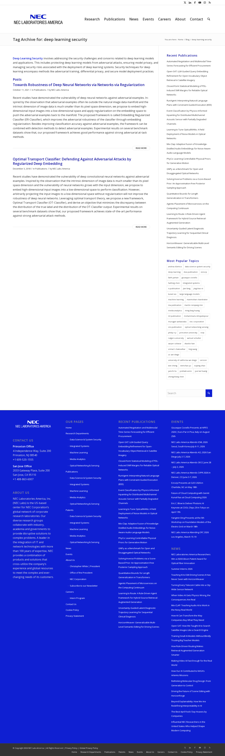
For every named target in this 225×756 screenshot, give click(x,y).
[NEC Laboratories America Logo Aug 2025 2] (38, 19)
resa (202, 332)
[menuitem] (92, 19)
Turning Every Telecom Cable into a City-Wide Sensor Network (191, 587)
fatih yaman (173, 277)
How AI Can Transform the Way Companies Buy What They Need (187, 617)
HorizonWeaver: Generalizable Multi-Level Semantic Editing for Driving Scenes (188, 245)
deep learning (174, 272)
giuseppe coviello (189, 277)
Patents (69, 510)
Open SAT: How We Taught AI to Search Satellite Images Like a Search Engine (190, 628)
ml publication (174, 316)
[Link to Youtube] (199, 2)
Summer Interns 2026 (181, 568)
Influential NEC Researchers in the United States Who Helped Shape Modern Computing (188, 726)
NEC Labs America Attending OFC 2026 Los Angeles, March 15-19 (190, 534)
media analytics (175, 310)
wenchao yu (185, 365)
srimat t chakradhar (176, 349)
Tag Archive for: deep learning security (50, 39)
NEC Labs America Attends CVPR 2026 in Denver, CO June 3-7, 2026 (191, 474)
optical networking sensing (196, 327)
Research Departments (77, 433)
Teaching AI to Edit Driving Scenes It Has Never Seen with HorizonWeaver (191, 577)
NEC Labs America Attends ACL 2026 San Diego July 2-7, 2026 (191, 454)
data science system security (197, 266)
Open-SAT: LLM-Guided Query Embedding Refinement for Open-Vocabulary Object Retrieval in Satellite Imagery (187, 76)
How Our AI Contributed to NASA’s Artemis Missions (188, 673)
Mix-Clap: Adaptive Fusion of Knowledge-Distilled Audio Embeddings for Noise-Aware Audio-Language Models (189, 148)
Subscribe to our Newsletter (84, 585)
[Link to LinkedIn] (189, 2)
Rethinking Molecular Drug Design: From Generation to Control (191, 683)
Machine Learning (79, 452)
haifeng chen (174, 283)
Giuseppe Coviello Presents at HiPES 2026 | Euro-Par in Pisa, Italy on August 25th (190, 432)
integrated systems (191, 283)
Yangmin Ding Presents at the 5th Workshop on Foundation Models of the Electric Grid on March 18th (191, 522)
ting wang (193, 349)
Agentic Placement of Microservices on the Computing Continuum (188, 206)
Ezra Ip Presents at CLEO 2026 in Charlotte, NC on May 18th (187, 485)
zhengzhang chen (176, 376)
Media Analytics (77, 459)
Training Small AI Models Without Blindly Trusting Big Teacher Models (191, 638)
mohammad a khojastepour (196, 316)
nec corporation (197, 321)
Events (69, 554)
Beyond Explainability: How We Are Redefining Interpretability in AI (188, 703)
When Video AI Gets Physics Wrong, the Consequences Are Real (191, 597)
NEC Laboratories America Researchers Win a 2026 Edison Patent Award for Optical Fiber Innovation (191, 559)
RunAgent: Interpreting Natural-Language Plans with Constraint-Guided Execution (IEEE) (189, 102)
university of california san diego (182, 360)
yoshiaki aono (186, 371)
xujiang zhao (199, 365)
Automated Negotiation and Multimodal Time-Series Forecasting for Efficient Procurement (189, 63)
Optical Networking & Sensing (84, 465)
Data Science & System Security (85, 439)
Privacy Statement (75, 615)
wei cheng (172, 365)
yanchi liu (172, 371)
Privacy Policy (71, 748)
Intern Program (77, 598)
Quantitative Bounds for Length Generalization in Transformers (182, 195)
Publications (40, 89)
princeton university (188, 332)
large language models (189, 294)
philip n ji (172, 332)
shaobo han (189, 343)
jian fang (186, 288)
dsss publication (191, 272)
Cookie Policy (72, 609)
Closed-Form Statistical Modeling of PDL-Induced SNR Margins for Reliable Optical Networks (187, 90)
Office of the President (81, 572)
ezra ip (204, 272)
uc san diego (173, 354)
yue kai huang (201, 371)
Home (69, 427)
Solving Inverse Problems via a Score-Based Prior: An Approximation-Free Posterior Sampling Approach (189, 183)
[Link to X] (185, 2)
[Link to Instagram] (204, 2)
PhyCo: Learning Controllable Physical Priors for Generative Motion (189, 161)
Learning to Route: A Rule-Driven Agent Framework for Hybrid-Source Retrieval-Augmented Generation (186, 218)
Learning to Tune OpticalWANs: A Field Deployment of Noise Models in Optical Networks (186, 134)
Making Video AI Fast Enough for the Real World (191, 662)
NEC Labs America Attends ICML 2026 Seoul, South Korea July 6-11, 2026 (189, 444)
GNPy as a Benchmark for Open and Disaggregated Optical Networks (185, 171)
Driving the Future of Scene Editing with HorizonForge (190, 693)
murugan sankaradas (177, 321)
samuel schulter (194, 338)
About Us (70, 560)
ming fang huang (192, 310)
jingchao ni (198, 288)
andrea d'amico (175, 266)
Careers (70, 591)
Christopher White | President (85, 566)
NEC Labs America (60, 89)
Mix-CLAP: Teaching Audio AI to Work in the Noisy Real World (190, 607)
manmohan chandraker (197, 299)
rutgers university (176, 338)
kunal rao (172, 294)
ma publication (174, 305)
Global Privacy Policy (89, 748)
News (68, 548)
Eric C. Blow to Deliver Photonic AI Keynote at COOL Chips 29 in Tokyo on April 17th (190, 508)
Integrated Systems (79, 446)
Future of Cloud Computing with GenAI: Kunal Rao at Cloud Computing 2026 (190, 495)
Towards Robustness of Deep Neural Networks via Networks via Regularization (79, 84)
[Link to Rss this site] (209, 2)
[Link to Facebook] (194, 2)
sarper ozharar (174, 343)
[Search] (208, 19)
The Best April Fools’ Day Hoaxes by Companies (189, 713)
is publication (174, 288)
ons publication (175, 327)
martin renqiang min (193, 305)
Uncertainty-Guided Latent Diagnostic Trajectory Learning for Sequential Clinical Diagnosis (187, 233)
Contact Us (71, 604)
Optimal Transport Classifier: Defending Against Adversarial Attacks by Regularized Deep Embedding (72, 161)
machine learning (176, 299)
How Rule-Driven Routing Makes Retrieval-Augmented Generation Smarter (187, 650)
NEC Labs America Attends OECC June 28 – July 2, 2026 (191, 464)
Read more (141, 148)
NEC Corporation (78, 579)
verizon (203, 360)
